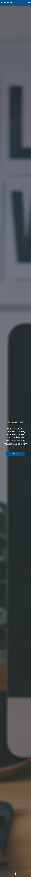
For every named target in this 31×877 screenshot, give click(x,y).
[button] (2, 436)
